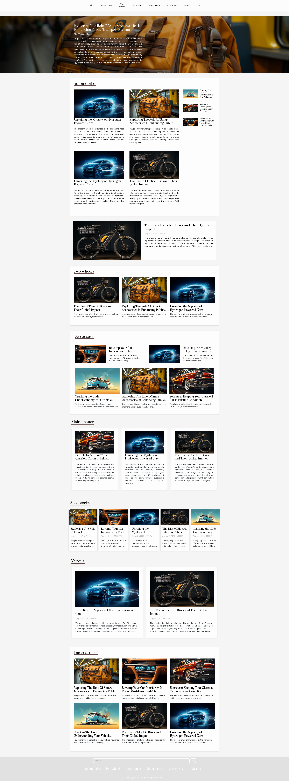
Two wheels (122, 5)
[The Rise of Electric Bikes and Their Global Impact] (154, 165)
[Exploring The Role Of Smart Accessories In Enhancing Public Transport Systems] (154, 103)
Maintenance (154, 5)
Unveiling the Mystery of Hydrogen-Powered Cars (98, 121)
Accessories (172, 5)
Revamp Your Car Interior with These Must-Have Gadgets (206, 121)
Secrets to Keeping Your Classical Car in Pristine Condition (206, 109)
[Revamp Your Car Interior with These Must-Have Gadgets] (190, 122)
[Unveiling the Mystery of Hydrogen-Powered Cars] (99, 103)
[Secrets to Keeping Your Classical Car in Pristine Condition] (190, 108)
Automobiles (106, 5)
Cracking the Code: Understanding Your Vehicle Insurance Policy (206, 94)
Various (187, 5)
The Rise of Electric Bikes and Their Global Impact (153, 182)
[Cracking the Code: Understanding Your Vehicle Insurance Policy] (190, 93)
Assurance (137, 5)
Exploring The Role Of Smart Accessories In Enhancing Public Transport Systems (107, 28)
